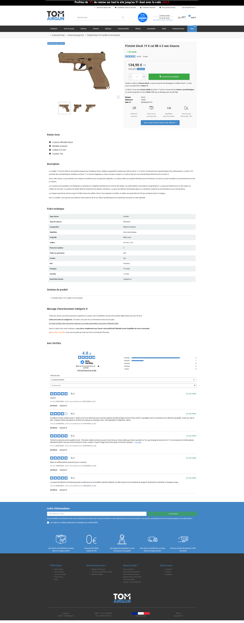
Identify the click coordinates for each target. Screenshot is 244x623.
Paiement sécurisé (147, 7)
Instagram (168, 574)
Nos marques (59, 572)
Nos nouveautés (60, 574)
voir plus (138, 442)
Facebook (168, 569)
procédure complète (58, 332)
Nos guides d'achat (167, 7)
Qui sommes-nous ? (189, 7)
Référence (129, 100)
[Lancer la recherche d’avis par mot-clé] (195, 385)
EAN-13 (128, 102)
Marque (128, 97)
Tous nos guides (128, 579)
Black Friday (59, 569)
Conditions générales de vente (102, 572)
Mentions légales (97, 574)
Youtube (168, 572)
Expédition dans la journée (125, 7)
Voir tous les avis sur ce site (86, 370)
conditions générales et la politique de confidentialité (79, 522)
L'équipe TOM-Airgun (98, 569)
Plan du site (59, 577)
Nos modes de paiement (131, 572)
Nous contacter (128, 569)
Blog (56, 579)
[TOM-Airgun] (55, 15)
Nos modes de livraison (131, 574)
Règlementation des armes (132, 577)
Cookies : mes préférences (132, 582)
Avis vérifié (192, 394)
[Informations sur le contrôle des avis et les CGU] (98, 366)
